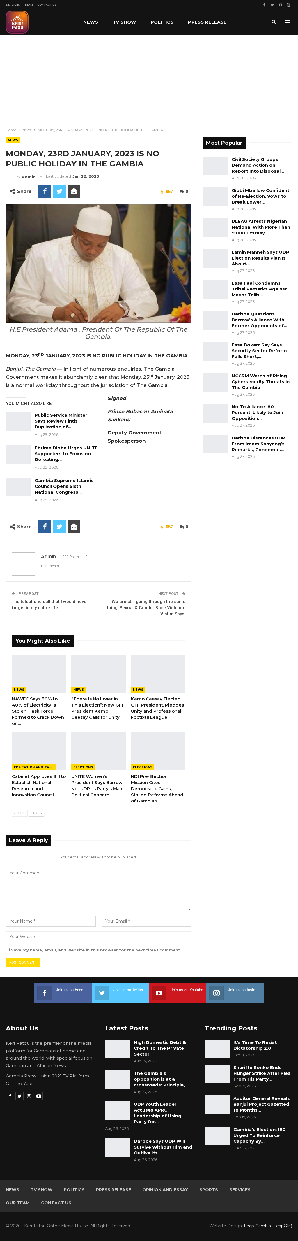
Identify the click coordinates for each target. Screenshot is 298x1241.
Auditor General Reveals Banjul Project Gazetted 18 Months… (261, 1104)
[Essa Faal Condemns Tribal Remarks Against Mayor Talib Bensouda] (215, 289)
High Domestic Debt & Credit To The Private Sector (160, 1048)
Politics (162, 22)
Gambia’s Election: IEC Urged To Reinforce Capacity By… (259, 1135)
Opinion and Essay (165, 1189)
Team (28, 4)
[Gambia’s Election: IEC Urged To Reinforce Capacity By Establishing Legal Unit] (217, 1136)
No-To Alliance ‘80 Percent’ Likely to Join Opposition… (257, 412)
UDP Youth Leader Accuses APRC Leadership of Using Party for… (157, 1112)
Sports (208, 1189)
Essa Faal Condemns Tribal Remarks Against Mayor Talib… (259, 288)
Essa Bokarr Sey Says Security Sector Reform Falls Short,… (259, 350)
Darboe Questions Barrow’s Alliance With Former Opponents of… (259, 319)
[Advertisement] (149, 79)
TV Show (124, 22)
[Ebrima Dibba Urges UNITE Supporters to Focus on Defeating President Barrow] (18, 454)
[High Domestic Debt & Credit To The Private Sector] (117, 1049)
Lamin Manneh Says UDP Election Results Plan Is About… (260, 258)
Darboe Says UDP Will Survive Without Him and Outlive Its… (163, 1147)
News (90, 22)
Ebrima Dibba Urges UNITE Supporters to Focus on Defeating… (66, 453)
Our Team (18, 1202)
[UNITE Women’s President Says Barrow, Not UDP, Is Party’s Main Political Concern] (98, 751)
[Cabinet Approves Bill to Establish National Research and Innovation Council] (39, 751)
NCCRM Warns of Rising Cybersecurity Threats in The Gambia (261, 381)
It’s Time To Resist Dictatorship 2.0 (255, 1045)
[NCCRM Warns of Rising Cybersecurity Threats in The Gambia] (215, 382)
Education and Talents (35, 767)
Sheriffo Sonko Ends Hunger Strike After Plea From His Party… (262, 1073)
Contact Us (46, 4)
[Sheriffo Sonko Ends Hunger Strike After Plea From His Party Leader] (217, 1074)
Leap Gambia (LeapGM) (268, 1225)
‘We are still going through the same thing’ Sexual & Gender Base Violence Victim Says (146, 607)
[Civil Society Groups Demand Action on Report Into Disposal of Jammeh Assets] (215, 166)
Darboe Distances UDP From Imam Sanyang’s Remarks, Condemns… (258, 443)
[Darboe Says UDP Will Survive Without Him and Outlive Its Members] (117, 1147)
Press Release (207, 22)
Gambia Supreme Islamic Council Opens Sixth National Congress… (64, 486)
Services (13, 4)
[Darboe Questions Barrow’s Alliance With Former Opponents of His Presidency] (215, 320)
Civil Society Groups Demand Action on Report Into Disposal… (258, 165)
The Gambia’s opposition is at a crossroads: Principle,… (161, 1079)
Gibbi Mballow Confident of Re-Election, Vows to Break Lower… (260, 196)
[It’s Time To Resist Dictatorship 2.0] (217, 1049)
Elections (83, 767)
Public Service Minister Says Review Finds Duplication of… (61, 421)
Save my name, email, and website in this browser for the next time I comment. (96, 950)
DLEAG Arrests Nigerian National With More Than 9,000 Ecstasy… (261, 227)
